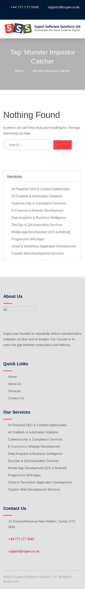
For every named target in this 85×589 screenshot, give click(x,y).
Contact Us (16, 398)
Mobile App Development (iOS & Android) (41, 232)
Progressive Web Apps (28, 239)
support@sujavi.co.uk (23, 551)
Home (12, 377)
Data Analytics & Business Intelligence (39, 217)
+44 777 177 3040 (21, 539)
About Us (14, 384)
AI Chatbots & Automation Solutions (37, 196)
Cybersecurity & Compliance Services (39, 203)
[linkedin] (42, 14)
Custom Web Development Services (38, 253)
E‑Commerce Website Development (37, 210)
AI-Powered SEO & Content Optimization (41, 189)
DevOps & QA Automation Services (37, 225)
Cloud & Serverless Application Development (43, 246)
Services (14, 391)
